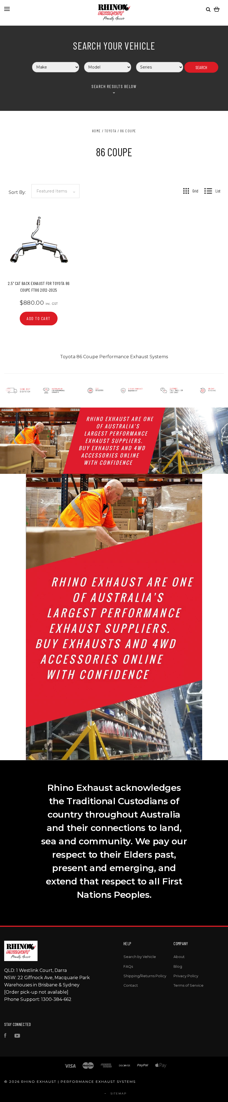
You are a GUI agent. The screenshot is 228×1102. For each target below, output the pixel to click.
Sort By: (17, 192)
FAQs (128, 966)
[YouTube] (17, 1036)
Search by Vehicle (139, 957)
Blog (178, 966)
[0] (217, 9)
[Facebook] (5, 1036)
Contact (130, 985)
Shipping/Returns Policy (144, 976)
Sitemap (119, 1093)
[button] (38, 390)
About (179, 957)
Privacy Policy (186, 976)
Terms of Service (189, 985)
